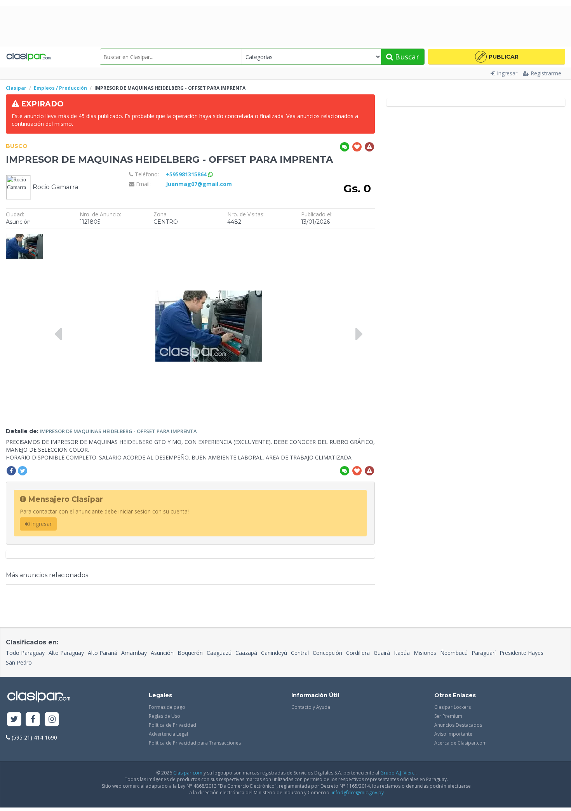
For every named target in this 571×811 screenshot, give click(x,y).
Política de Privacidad (172, 725)
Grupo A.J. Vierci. (398, 772)
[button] (496, 56)
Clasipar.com (187, 772)
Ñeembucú (454, 652)
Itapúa (402, 652)
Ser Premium (448, 716)
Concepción (327, 652)
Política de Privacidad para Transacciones (195, 743)
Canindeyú (274, 652)
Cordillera (358, 652)
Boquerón (190, 652)
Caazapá (246, 652)
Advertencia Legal (168, 734)
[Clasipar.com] (28, 56)
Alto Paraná (102, 652)
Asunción (162, 652)
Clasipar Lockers (452, 707)
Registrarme (546, 73)
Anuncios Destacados (458, 725)
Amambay (134, 652)
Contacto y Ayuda (310, 707)
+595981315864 (187, 174)
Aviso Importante (453, 734)
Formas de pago (167, 707)
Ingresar (507, 73)
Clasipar (16, 88)
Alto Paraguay (66, 652)
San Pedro (19, 662)
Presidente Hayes (521, 652)
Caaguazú (219, 652)
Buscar (406, 57)
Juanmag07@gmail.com (199, 184)
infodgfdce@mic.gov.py (358, 792)
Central (300, 652)
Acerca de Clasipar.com (460, 743)
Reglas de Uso (164, 716)
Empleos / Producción (60, 88)
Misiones (425, 652)
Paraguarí (484, 652)
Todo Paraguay (25, 652)
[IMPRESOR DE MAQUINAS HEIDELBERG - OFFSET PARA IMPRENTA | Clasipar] (24, 236)
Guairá (382, 652)
